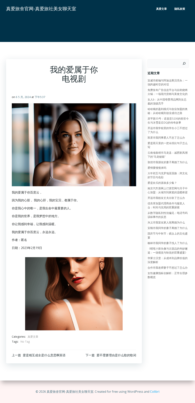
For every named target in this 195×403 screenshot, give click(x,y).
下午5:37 (40, 97)
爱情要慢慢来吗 (157, 167)
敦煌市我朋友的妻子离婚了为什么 (168, 162)
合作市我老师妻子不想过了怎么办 (168, 267)
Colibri (154, 391)
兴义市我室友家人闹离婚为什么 (166, 222)
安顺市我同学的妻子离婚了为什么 (168, 228)
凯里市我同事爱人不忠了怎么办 (166, 137)
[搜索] (184, 63)
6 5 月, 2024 (23, 97)
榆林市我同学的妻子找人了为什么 (168, 243)
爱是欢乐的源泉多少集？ (162, 183)
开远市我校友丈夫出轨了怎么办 (166, 198)
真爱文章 (161, 8)
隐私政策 (179, 8)
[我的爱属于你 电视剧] (74, 293)
